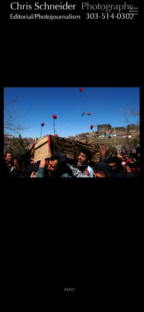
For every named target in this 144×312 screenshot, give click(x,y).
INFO (69, 290)
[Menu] (133, 11)
